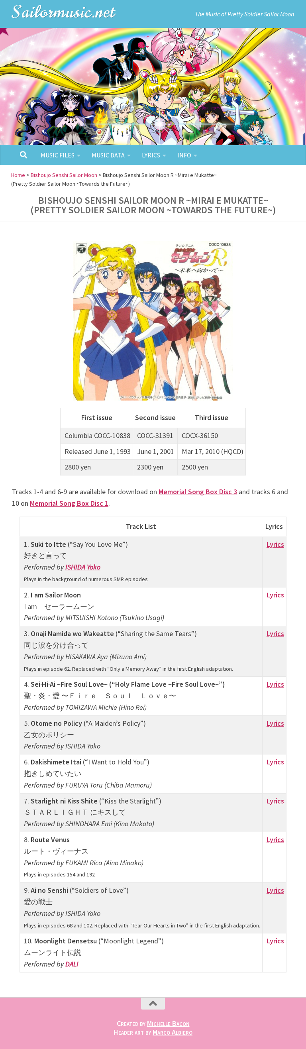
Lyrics (151, 155)
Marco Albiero (172, 1032)
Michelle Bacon (168, 1023)
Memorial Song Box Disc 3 (198, 491)
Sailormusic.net (64, 12)
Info (184, 155)
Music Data (108, 155)
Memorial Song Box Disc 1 (69, 503)
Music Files (58, 155)
